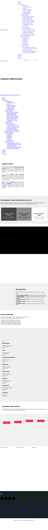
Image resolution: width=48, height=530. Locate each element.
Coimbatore (13, 182)
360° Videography (38, 512)
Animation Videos (22, 508)
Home (4, 506)
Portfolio (5, 510)
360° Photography (38, 510)
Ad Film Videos (37, 509)
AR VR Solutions (22, 510)
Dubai (3, 183)
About (4, 508)
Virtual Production (22, 512)
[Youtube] (9, 498)
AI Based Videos (22, 509)
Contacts (5, 512)
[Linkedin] (13, 498)
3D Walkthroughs (37, 513)
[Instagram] (5, 498)
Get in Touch (5, 346)
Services (5, 509)
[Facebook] (2, 498)
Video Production (22, 506)
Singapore (9, 183)
